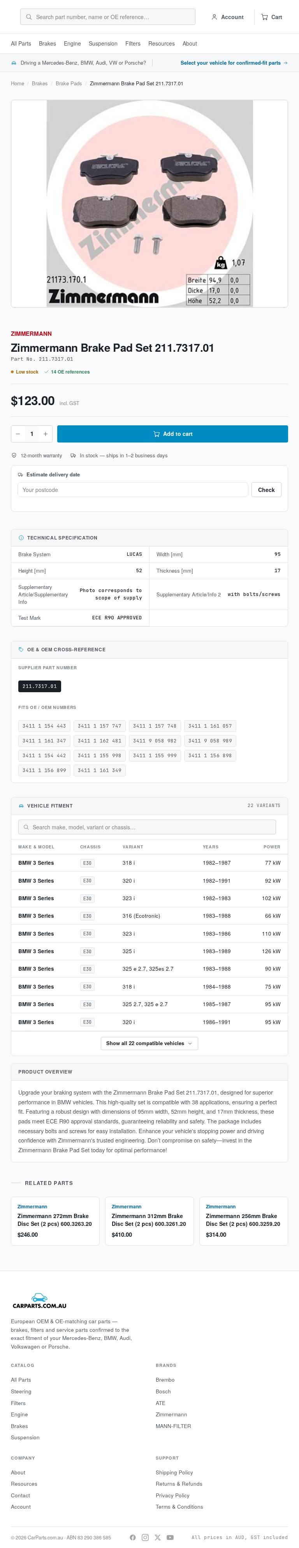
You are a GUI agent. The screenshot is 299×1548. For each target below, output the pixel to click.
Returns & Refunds (179, 1483)
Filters (133, 43)
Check (266, 490)
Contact (20, 1495)
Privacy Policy (173, 1495)
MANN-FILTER (173, 1426)
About (190, 43)
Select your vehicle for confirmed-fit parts (231, 62)
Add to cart (178, 433)
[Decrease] (18, 434)
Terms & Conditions (179, 1506)
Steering (21, 1391)
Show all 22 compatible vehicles (145, 1043)
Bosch (163, 1391)
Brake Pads (69, 83)
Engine (72, 43)
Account (21, 1506)
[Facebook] (132, 1537)
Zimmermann (31, 333)
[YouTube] (170, 1537)
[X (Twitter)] (157, 1537)
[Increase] (46, 434)
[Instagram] (145, 1537)
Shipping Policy (174, 1472)
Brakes (47, 43)
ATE (160, 1403)
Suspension (103, 43)
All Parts (21, 43)
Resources (161, 43)
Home (17, 83)
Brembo (165, 1379)
